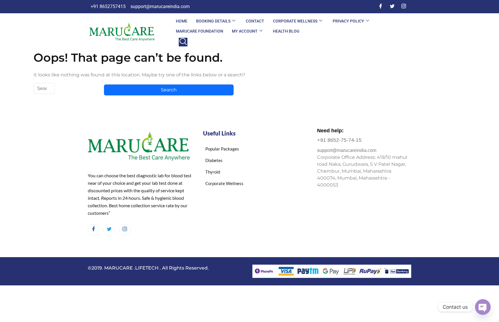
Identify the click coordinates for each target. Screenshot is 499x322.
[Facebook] (380, 6)
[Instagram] (403, 6)
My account (245, 31)
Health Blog (286, 31)
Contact (255, 21)
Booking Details (213, 21)
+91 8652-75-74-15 (339, 140)
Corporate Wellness (295, 21)
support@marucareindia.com (346, 150)
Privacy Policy (348, 21)
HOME (181, 21)
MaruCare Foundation (199, 31)
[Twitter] (392, 6)
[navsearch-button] (183, 42)
